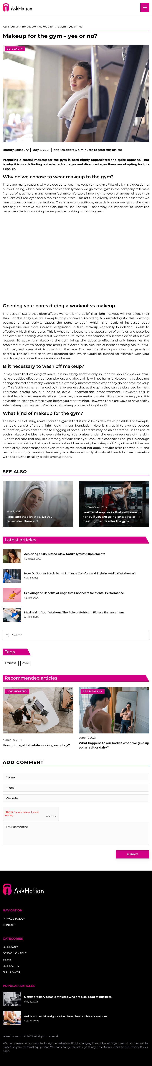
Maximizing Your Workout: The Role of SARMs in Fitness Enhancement (74, 612)
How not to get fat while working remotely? (36, 745)
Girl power (11, 972)
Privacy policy (14, 918)
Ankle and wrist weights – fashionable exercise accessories (65, 1016)
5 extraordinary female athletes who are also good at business (68, 997)
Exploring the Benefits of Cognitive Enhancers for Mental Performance (74, 593)
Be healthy (11, 966)
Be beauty (15, 48)
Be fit (7, 959)
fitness (10, 663)
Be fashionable (15, 953)
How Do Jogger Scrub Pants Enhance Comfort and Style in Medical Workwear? (80, 573)
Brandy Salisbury (16, 150)
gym (25, 663)
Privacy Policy (139, 1047)
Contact (9, 925)
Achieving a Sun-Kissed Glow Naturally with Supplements (64, 554)
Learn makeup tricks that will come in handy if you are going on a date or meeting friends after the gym (111, 517)
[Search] (7, 635)
